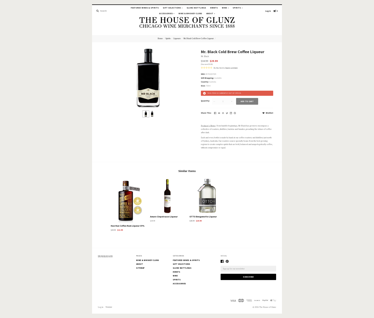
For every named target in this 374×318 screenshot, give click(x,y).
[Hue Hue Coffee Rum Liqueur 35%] (128, 201)
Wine (224, 8)
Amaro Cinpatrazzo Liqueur (164, 216)
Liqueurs (177, 38)
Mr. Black (205, 56)
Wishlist (269, 113)
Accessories (166, 13)
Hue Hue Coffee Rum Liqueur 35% (127, 225)
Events (214, 8)
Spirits (237, 8)
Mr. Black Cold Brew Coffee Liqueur (198, 38)
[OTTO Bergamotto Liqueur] (206, 196)
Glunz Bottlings (196, 8)
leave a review (231, 68)
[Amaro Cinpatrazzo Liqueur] (167, 196)
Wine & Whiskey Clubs (190, 13)
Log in (268, 11)
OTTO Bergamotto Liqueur (203, 216)
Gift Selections (172, 8)
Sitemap (140, 268)
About (209, 13)
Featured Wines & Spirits (145, 8)
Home (160, 38)
